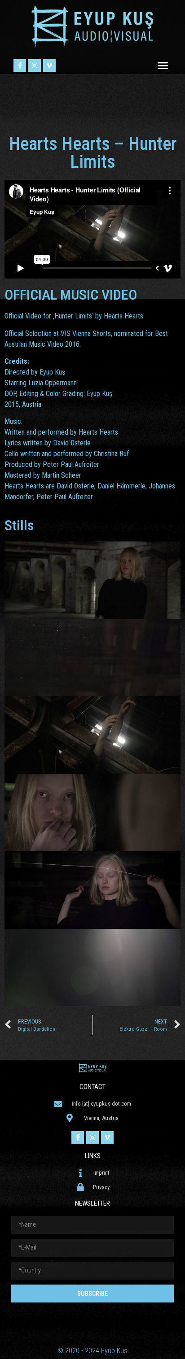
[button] (163, 65)
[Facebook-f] (19, 65)
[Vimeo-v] (49, 65)
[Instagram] (34, 65)
